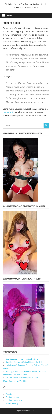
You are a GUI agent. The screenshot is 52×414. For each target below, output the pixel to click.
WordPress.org (12, 403)
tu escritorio (8, 112)
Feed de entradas (13, 397)
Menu (9, 15)
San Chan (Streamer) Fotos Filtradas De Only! (24, 362)
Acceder (9, 394)
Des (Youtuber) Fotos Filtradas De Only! (22, 359)
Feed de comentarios (14, 400)
